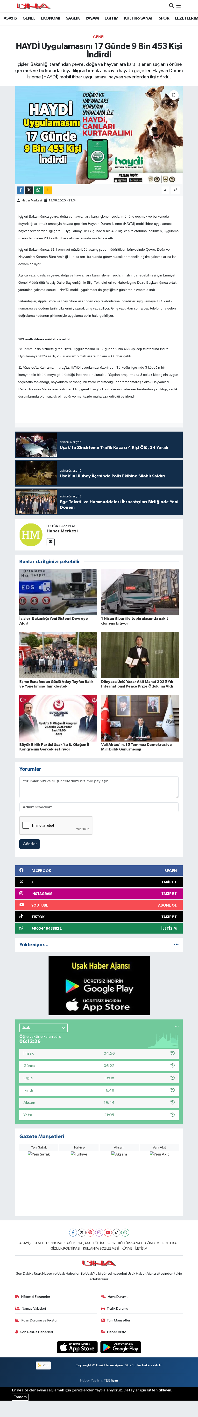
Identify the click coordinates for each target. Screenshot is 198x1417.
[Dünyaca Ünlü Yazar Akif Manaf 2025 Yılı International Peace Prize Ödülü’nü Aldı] (140, 655)
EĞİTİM (111, 18)
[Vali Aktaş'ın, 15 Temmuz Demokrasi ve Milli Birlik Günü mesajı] (140, 718)
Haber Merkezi (32, 200)
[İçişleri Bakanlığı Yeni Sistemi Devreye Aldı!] (58, 592)
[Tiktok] (116, 1233)
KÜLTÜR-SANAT (138, 18)
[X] (82, 1233)
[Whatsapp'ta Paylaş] (38, 190)
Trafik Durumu (117, 1308)
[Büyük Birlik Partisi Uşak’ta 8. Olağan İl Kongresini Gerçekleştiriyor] (58, 718)
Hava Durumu (118, 1297)
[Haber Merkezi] (30, 535)
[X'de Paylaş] (29, 190)
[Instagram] (99, 1233)
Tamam (20, 1397)
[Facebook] (73, 1233)
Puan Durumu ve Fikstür (39, 1320)
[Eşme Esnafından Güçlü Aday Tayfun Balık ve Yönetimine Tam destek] (58, 655)
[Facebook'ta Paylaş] (20, 190)
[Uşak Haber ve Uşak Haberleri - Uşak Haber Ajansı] (33, 6)
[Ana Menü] (178, 6)
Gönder (30, 844)
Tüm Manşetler (118, 1320)
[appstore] (77, 1347)
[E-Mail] (51, 542)
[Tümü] (176, 945)
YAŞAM (92, 18)
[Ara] (171, 6)
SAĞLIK (73, 18)
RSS (45, 1365)
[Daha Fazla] (48, 190)
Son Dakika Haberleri (36, 1332)
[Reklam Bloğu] (99, 986)
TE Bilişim (111, 1380)
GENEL (28, 18)
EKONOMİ (50, 18)
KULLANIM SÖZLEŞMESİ (101, 1248)
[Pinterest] (90, 1233)
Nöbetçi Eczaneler (35, 1297)
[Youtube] (108, 1233)
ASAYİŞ (10, 18)
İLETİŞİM (141, 1248)
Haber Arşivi (116, 1332)
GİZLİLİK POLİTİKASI (65, 1248)
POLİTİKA (170, 1243)
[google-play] (120, 1347)
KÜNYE (127, 1248)
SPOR (164, 18)
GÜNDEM (152, 1243)
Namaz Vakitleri (34, 1308)
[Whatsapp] (125, 1233)
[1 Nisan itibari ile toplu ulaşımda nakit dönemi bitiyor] (140, 592)
